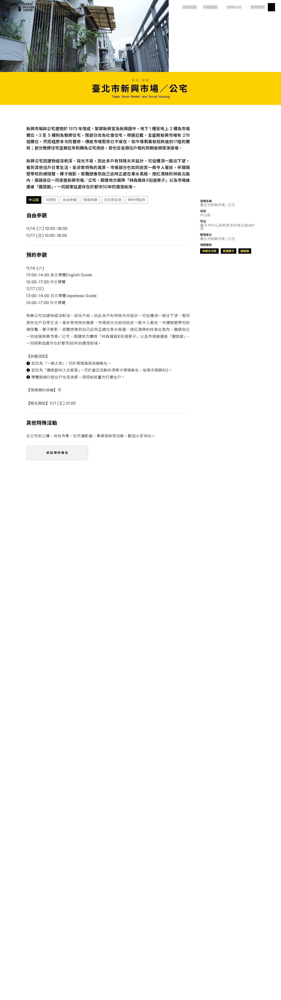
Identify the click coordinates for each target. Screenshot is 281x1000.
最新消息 (190, 7)
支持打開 (258, 7)
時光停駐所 (136, 200)
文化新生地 (112, 200)
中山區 (34, 200)
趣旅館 (244, 251)
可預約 (51, 200)
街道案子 (228, 251)
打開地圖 (210, 7)
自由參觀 (70, 200)
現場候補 (90, 200)
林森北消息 (209, 251)
